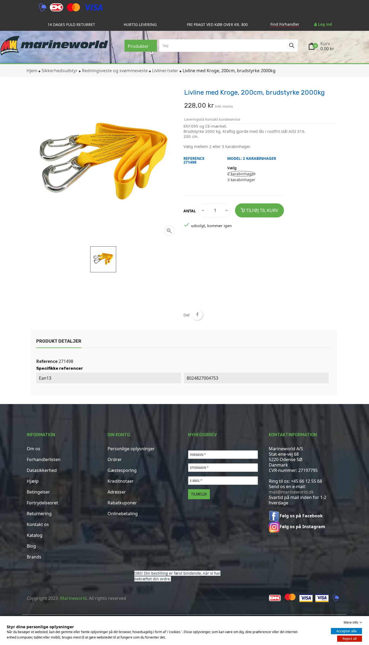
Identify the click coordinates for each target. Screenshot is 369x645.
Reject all (350, 638)
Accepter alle (346, 631)
